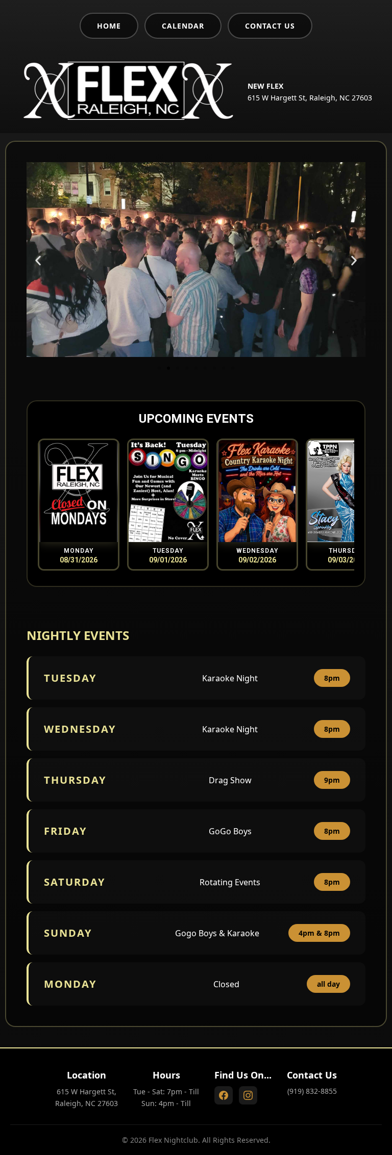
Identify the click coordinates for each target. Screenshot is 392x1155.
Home (109, 26)
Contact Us (270, 26)
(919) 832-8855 (312, 1091)
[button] (38, 260)
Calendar (183, 26)
